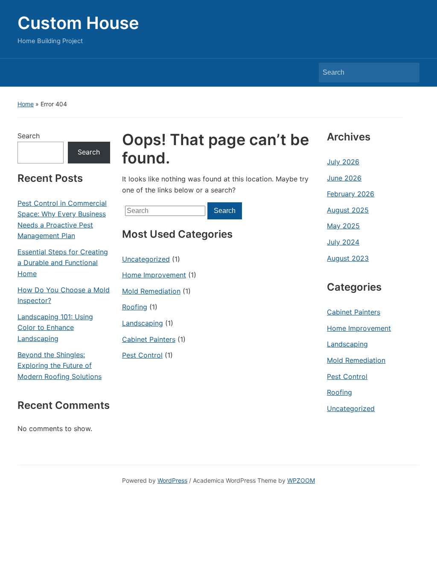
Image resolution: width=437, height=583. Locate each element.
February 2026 (350, 193)
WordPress (172, 480)
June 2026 (344, 178)
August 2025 (348, 210)
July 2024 (343, 242)
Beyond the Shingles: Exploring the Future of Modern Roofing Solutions (59, 365)
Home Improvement (154, 275)
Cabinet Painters (148, 339)
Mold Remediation (151, 291)
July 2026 (343, 161)
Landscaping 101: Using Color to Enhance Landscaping (55, 327)
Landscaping (142, 323)
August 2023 (348, 258)
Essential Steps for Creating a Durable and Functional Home (62, 263)
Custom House (78, 22)
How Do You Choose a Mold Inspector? (63, 295)
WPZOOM (301, 480)
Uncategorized (146, 259)
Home (25, 104)
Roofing (134, 307)
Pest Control (142, 355)
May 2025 (343, 226)
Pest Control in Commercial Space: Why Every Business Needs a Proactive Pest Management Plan (62, 219)
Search (408, 72)
